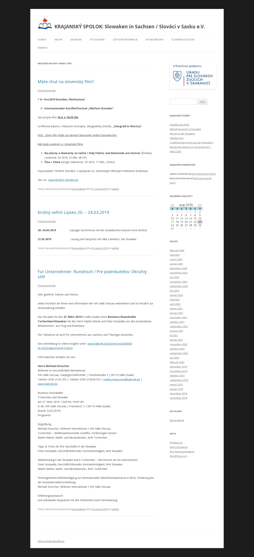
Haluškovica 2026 (179, 124)
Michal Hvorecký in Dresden (185, 129)
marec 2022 (176, 308)
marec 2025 (176, 259)
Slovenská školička (183, 39)
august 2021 (176, 331)
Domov (42, 39)
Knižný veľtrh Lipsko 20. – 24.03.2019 (73, 212)
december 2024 (178, 268)
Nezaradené (78, 189)
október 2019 (177, 375)
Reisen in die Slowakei (182, 133)
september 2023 (179, 286)
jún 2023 (174, 290)
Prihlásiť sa (176, 442)
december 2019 (178, 366)
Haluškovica (176, 138)
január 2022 (176, 313)
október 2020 (177, 348)
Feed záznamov (179, 447)
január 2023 (176, 295)
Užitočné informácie (125, 39)
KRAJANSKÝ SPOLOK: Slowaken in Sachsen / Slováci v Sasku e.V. (129, 26)
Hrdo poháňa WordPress (51, 541)
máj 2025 (175, 255)
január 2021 (176, 339)
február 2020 (177, 362)
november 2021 (178, 317)
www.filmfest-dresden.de (63, 180)
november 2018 (178, 398)
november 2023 (178, 281)
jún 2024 (174, 277)
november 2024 (178, 272)
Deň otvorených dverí (203, 173)
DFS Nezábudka (154, 39)
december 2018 (178, 393)
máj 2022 (175, 299)
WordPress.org (178, 456)
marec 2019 (176, 384)
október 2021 (177, 322)
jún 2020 (174, 357)
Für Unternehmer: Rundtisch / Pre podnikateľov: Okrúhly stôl (92, 274)
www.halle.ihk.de (47, 384)
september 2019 (179, 380)
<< (172, 204)
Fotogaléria (97, 39)
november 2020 (178, 344)
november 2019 (178, 371)
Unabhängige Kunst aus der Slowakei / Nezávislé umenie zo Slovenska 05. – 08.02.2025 (192, 147)
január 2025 (176, 263)
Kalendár (76, 39)
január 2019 (176, 389)
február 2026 (177, 250)
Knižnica (43, 47)
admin (115, 189)
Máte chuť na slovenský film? (66, 81)
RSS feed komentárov (182, 451)
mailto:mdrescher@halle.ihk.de (122, 379)
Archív (58, 39)
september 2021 (179, 326)
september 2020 (179, 353)
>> (200, 204)
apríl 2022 (175, 304)
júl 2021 (174, 335)
